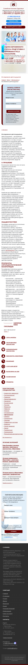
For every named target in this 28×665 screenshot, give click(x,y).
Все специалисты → (7, 437)
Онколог (6, 411)
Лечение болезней (8, 608)
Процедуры (9, 382)
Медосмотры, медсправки (14, 356)
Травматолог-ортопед (11, 422)
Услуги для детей (11, 366)
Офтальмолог (15, 80)
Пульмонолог (8, 418)
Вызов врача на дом (12, 371)
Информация (7, 611)
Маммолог (7, 407)
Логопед (6, 405)
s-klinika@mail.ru (12, 648)
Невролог (7, 409)
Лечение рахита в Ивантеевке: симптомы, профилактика (13, 473)
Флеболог (7, 424)
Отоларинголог (9, 413)
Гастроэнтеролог (9, 395)
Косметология (11, 376)
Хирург (6, 428)
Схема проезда (7, 638)
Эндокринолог (8, 432)
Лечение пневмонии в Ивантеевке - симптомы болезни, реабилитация (11, 459)
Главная (3, 80)
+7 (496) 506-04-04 (8, 537)
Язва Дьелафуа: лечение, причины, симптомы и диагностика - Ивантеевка (11, 447)
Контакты (6, 616)
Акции (5, 606)
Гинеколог (7, 397)
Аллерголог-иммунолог (11, 393)
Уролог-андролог (9, 426)
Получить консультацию (14, 23)
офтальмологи (10, 250)
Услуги (5, 598)
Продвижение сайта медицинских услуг (14, 659)
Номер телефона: (11, 103)
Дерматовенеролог (10, 399)
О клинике (6, 596)
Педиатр (6, 416)
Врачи (8, 80)
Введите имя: (10, 97)
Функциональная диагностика (13, 434)
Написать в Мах (13, 21)
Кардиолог (7, 401)
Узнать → (6, 331)
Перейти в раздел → (7, 483)
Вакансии (6, 604)
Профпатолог (8, 430)
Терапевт (7, 420)
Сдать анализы (11, 337)
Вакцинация (10, 361)
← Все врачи (4, 129)
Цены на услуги (7, 614)
